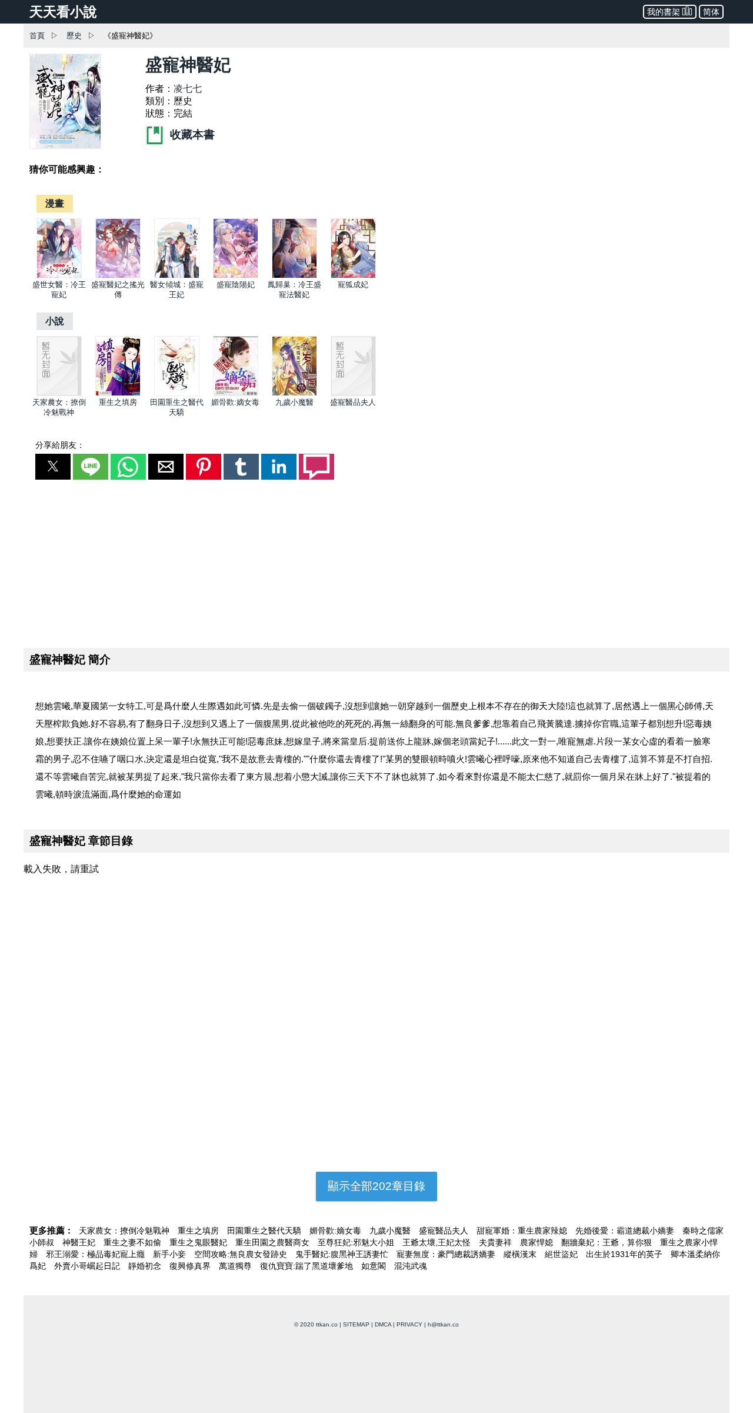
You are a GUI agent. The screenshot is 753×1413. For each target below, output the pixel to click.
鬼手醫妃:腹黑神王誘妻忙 (343, 1254)
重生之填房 (118, 402)
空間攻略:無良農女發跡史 (241, 1254)
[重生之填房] (118, 393)
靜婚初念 (146, 1266)
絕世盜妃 (562, 1254)
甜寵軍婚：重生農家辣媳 (523, 1230)
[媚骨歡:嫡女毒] (235, 393)
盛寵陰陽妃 (235, 284)
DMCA (383, 1324)
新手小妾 (170, 1254)
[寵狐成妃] (353, 275)
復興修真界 (191, 1266)
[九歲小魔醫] (294, 393)
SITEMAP (356, 1324)
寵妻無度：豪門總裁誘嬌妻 (447, 1254)
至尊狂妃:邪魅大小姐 (357, 1242)
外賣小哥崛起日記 (88, 1266)
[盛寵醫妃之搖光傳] (118, 275)
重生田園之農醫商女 (273, 1242)
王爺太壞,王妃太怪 (437, 1242)
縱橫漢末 (521, 1254)
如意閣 (374, 1266)
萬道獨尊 (236, 1266)
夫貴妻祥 (496, 1242)
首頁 (37, 35)
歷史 (74, 35)
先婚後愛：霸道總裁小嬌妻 (626, 1230)
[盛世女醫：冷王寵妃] (59, 275)
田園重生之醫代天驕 (265, 1230)
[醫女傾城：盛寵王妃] (176, 275)
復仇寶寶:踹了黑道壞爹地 (307, 1266)
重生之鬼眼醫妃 (199, 1242)
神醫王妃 (80, 1242)
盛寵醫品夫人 (353, 402)
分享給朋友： (60, 445)
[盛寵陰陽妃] (235, 275)
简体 (711, 11)
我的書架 (663, 11)
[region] (376, 561)
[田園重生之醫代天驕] (176, 393)
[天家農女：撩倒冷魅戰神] (59, 393)
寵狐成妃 (353, 284)
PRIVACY (409, 1324)
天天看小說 (63, 11)
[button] (53, 467)
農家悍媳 (537, 1242)
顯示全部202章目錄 (376, 1186)
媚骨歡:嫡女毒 (235, 402)
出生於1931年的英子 (625, 1254)
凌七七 (188, 89)
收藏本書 (191, 134)
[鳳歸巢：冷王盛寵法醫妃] (294, 275)
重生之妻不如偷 (134, 1242)
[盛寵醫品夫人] (353, 393)
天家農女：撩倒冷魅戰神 (125, 1230)
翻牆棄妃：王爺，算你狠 (607, 1242)
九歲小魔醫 (294, 402)
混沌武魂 (410, 1266)
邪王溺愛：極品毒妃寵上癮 (96, 1254)
